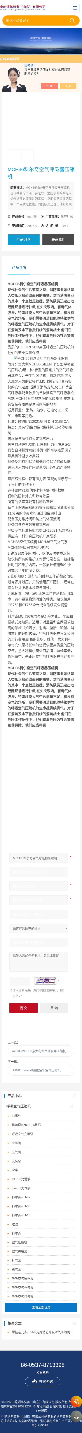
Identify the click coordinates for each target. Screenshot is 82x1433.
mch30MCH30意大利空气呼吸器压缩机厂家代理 (43, 1051)
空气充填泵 (19, 1251)
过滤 (15, 1224)
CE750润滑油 (21, 1179)
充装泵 (16, 1161)
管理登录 (56, 1406)
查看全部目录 (41, 1307)
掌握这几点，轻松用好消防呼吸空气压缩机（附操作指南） (43, 1332)
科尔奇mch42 (21, 1197)
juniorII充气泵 (21, 1188)
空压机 (16, 1143)
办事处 (16, 1116)
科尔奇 (16, 1233)
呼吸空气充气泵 (22, 1287)
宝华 (15, 1170)
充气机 (16, 1152)
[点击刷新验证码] (45, 981)
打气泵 (16, 1260)
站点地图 (43, 1406)
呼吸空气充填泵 (22, 1134)
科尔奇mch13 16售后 (26, 1125)
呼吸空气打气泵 (22, 1296)
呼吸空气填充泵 (22, 1278)
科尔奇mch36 (21, 1206)
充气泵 (16, 1269)
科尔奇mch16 (21, 1215)
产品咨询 (24, 239)
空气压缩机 (19, 1242)
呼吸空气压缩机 (18, 1106)
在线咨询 (46, 1381)
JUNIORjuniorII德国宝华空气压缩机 (36, 1070)
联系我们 (58, 239)
